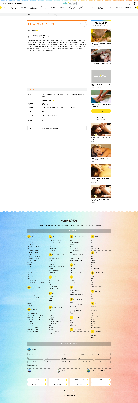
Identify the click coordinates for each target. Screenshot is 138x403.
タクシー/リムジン (74, 290)
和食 (28, 248)
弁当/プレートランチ (32, 252)
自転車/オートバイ (53, 298)
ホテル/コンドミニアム (58, 236)
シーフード (30, 242)
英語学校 (51, 311)
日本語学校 (51, 327)
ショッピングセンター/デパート (35, 291)
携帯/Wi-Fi (51, 300)
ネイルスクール (52, 323)
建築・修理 (94, 335)
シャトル (72, 292)
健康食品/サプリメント (54, 272)
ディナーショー (31, 276)
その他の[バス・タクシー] (76, 294)
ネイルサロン (52, 260)
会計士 (92, 276)
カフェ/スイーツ (31, 260)
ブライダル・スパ (74, 258)
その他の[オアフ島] (32, 365)
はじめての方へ (58, 380)
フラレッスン (73, 282)
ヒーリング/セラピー (54, 270)
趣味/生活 (29, 305)
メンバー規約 (100, 384)
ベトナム (29, 266)
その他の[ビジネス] (96, 327)
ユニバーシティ (99, 358)
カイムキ (47, 358)
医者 (71, 321)
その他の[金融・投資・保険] (98, 286)
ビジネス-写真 (94, 317)
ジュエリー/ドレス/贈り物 (76, 254)
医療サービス (73, 325)
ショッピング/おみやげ (37, 287)
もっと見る (101, 111)
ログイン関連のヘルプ (100, 380)
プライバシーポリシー (58, 384)
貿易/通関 (93, 323)
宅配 (28, 278)
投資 (92, 284)
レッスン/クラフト (32, 321)
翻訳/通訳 (93, 306)
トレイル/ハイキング (32, 327)
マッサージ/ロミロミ (54, 258)
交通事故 (93, 260)
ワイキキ (30, 354)
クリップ (83, 26)
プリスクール (52, 313)
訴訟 (92, 256)
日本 (32, 371)
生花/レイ (29, 303)
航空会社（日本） (74, 313)
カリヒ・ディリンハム (33, 361)
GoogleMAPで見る (47, 100)
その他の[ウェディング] (76, 260)
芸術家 (92, 319)
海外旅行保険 (73, 306)
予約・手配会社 (52, 248)
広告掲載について (79, 380)
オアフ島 (33, 349)
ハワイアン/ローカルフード (34, 256)
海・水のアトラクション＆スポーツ (36, 315)
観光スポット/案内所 (32, 331)
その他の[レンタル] (53, 303)
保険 (92, 278)
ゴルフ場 (72, 270)
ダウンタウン (48, 361)
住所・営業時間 (32, 30)
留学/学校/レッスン (57, 307)
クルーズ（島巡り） (54, 250)
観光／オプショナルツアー (34, 313)
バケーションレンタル (54, 242)
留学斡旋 (51, 329)
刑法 (92, 266)
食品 (28, 299)
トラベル (93, 294)
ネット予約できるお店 (20, 3)
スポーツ (29, 301)
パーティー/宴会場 (74, 250)
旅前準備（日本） (77, 299)
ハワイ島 (63, 371)
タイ (28, 268)
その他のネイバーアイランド (98, 371)
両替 (50, 284)
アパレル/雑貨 (31, 295)
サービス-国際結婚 (53, 286)
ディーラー (94, 240)
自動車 (96, 236)
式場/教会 (72, 252)
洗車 (92, 244)
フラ (74, 277)
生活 (92, 298)
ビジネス (97, 303)
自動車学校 (51, 319)
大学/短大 (51, 317)
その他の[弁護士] (95, 268)
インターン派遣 (52, 333)
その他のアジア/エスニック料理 (35, 282)
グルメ (32, 236)
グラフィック (94, 315)
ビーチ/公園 (30, 325)
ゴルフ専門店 (73, 268)
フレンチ (29, 272)
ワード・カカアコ (66, 354)
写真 (71, 240)
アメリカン (30, 244)
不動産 (92, 337)
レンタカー (51, 296)
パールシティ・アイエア (84, 361)
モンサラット (65, 358)
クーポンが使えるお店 (8, 3)
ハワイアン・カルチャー (55, 315)
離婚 (92, 264)
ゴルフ (75, 264)
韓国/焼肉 (29, 264)
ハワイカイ (98, 361)
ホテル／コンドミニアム (55, 240)
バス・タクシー (77, 287)
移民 (92, 258)
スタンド (93, 242)
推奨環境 (79, 384)
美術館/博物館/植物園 (32, 329)
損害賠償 (93, 262)
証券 (92, 282)
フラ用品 (72, 280)
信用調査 (93, 321)
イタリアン (30, 254)
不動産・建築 (98, 331)
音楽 (50, 325)
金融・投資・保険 (99, 273)
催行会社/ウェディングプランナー (78, 242)
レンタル (54, 293)
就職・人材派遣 (77, 329)
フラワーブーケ (74, 246)
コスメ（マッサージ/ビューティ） (57, 266)
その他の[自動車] (95, 248)
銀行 (50, 282)
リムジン (72, 256)
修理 (92, 246)
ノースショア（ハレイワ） (85, 354)
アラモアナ (47, 354)
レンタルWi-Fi (73, 309)
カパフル (81, 358)
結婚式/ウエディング (78, 236)
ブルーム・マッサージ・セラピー (42, 24)
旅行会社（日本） (74, 302)
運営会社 (37, 380)
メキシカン (30, 270)
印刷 (92, 313)
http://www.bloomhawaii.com (50, 128)
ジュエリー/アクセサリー (33, 297)
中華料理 (29, 262)
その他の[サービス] (53, 288)
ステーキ (29, 240)
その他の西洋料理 (31, 280)
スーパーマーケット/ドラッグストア (36, 293)
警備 (92, 325)
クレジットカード (95, 280)
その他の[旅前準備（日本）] (77, 311)
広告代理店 (94, 311)
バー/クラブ (30, 274)
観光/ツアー (34, 309)
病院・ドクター (77, 317)
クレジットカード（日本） (76, 304)
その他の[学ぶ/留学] (54, 331)
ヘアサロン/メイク (53, 262)
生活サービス (98, 291)
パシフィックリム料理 (33, 246)
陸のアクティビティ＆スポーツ (35, 317)
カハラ (30, 358)
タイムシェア (52, 244)
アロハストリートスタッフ (37, 384)
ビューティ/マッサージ (58, 254)
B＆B (50, 246)
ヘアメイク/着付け (74, 248)
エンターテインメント (33, 323)
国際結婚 (72, 244)
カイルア (97, 354)
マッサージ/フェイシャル (55, 321)
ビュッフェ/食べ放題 (32, 250)
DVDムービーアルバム (54, 280)
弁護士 (96, 252)
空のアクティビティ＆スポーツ (35, 319)
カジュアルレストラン (33, 258)
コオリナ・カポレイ (66, 361)
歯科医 (71, 323)
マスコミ (93, 309)
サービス (54, 277)
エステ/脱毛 (52, 264)
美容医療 (51, 268)
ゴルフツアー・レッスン (76, 272)
